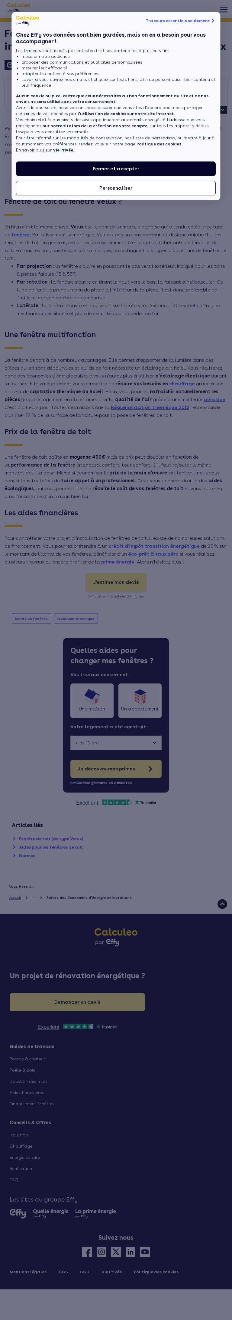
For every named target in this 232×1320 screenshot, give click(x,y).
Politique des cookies (159, 143)
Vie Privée (63, 150)
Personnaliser (116, 188)
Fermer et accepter (116, 168)
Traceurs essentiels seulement (178, 20)
